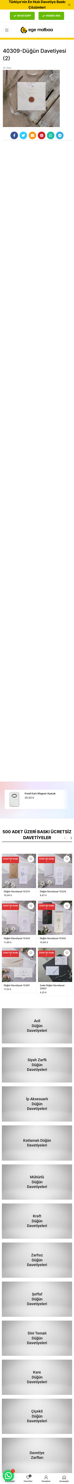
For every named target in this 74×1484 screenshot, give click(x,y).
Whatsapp (24, 15)
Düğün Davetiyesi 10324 (53, 891)
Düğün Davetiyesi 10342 (17, 938)
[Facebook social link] (14, 135)
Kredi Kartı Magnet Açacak (40, 793)
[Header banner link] (31, 5)
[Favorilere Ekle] (31, 859)
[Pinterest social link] (41, 135)
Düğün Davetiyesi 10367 (17, 985)
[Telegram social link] (60, 135)
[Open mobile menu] (7, 30)
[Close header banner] (69, 5)
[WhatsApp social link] (50, 135)
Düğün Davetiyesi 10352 (53, 938)
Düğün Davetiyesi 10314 (17, 891)
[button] (8, 1475)
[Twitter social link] (23, 135)
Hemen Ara (53, 15)
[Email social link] (32, 135)
